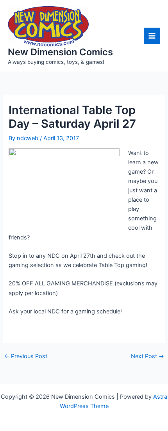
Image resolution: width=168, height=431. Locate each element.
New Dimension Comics (60, 52)
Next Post (147, 356)
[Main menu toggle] (152, 36)
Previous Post (25, 356)
